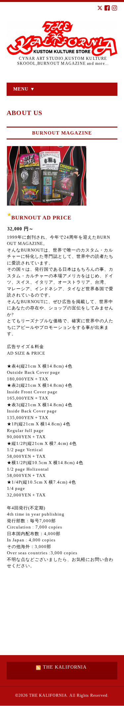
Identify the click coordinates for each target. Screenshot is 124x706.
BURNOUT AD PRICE (41, 218)
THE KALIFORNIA (48, 695)
